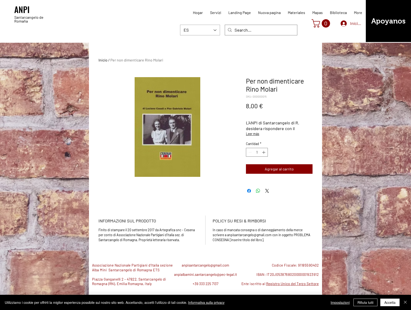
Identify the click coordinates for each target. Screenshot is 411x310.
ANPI (21, 9)
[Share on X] (267, 191)
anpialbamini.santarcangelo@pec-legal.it (205, 274)
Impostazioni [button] (340, 302)
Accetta (390, 302)
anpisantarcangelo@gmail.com (205, 265)
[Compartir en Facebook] (249, 191)
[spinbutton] (257, 152)
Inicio (103, 60)
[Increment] (264, 152)
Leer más (252, 134)
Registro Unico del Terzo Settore (292, 284)
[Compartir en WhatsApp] (258, 191)
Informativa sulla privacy (206, 302)
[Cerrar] (405, 302)
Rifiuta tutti (365, 302)
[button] (322, 23)
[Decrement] (250, 152)
